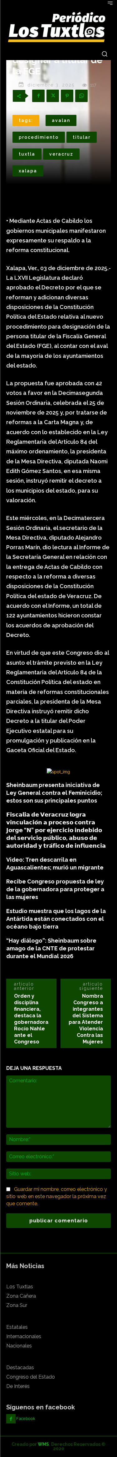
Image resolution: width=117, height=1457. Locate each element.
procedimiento (39, 137)
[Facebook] (38, 96)
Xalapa (28, 170)
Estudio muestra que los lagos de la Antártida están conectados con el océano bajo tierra (56, 919)
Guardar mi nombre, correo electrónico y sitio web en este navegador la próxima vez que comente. (56, 1196)
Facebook (25, 1418)
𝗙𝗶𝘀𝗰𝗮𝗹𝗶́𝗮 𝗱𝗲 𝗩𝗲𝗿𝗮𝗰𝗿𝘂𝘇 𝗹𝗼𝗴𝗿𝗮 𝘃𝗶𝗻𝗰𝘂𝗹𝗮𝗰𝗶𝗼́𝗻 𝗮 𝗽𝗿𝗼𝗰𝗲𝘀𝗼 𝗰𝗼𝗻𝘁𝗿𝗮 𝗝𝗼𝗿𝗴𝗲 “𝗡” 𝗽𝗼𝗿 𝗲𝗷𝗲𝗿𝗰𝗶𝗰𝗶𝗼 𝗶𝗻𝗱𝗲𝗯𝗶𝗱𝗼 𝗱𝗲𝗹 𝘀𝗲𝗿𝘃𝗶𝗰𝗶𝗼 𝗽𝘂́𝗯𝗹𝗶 (56, 830)
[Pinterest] (67, 96)
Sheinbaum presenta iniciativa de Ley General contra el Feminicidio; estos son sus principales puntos (54, 793)
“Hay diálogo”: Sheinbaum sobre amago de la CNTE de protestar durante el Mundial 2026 (51, 948)
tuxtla (27, 154)
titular (81, 137)
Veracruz (61, 154)
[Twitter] (52, 96)
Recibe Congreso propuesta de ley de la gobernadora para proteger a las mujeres (55, 889)
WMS (43, 1444)
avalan (61, 120)
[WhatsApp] (81, 96)
